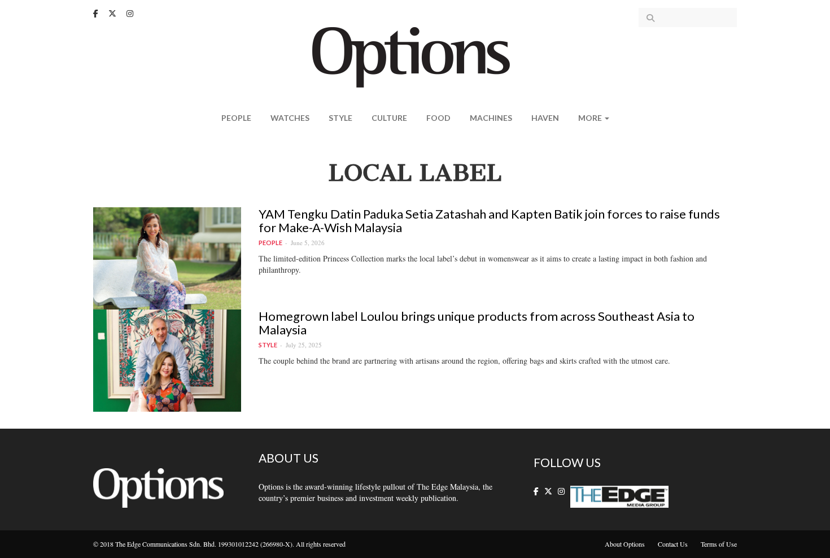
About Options (625, 543)
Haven (545, 118)
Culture (389, 118)
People (236, 118)
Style (340, 118)
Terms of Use (719, 543)
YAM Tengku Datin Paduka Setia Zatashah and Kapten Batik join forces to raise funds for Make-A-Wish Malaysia (489, 220)
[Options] (415, 56)
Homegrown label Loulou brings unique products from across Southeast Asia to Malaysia (476, 322)
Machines (491, 118)
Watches (289, 118)
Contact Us (673, 543)
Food (438, 118)
